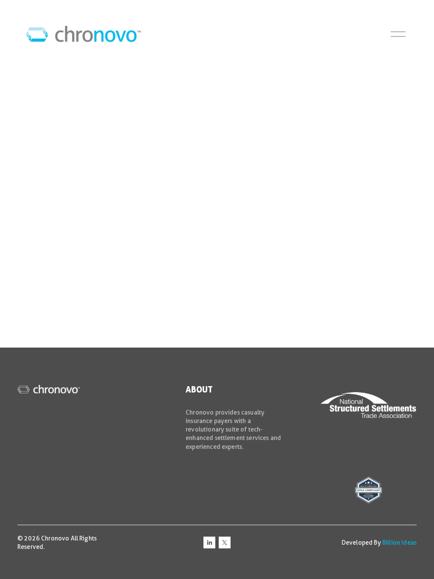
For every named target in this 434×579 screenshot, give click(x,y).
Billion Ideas (399, 542)
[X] (225, 542)
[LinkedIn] (209, 542)
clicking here (149, 139)
